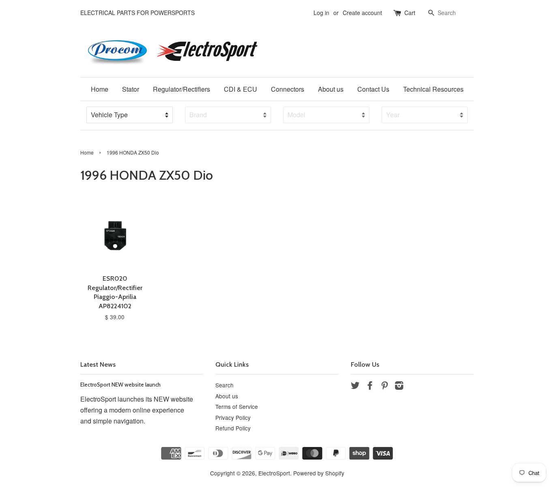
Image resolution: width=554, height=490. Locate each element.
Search (224, 385)
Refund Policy (233, 428)
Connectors (287, 89)
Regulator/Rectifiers (181, 89)
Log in (321, 13)
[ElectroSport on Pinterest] (384, 387)
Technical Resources (433, 89)
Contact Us (373, 89)
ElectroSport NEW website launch (120, 384)
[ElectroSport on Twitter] (355, 387)
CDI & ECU (240, 89)
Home (99, 89)
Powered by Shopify (318, 473)
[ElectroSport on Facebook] (369, 387)
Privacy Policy (233, 417)
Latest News (98, 364)
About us (331, 89)
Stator (130, 89)
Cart (409, 13)
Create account (362, 13)
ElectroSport (274, 473)
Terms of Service (236, 406)
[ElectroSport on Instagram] (399, 387)
